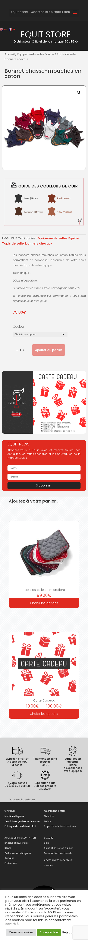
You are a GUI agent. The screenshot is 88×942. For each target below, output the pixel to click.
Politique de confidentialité (20, 826)
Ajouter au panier (48, 350)
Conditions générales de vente (22, 821)
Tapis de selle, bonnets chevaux (27, 243)
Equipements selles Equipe (35, 54)
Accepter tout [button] (49, 932)
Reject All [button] (69, 932)
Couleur (19, 326)
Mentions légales (14, 816)
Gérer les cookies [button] (21, 932)
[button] (79, 92)
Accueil (9, 54)
